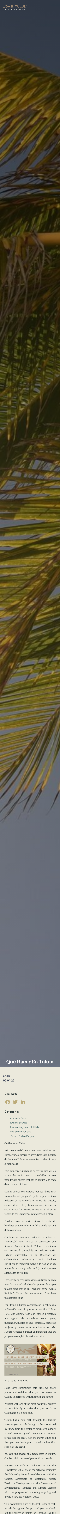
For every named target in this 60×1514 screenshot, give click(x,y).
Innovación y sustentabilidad (25, 1127)
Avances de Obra (18, 1122)
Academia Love (18, 1118)
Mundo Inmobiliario (20, 1131)
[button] (54, 7)
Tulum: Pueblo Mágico (22, 1136)
